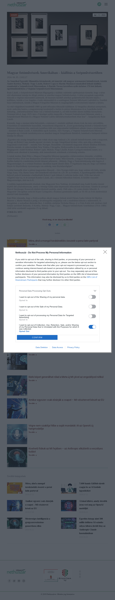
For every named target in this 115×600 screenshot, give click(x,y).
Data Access (57, 347)
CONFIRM (37, 337)
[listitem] (57, 290)
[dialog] (57, 300)
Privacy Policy (73, 347)
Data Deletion (42, 347)
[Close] (106, 252)
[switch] (92, 297)
